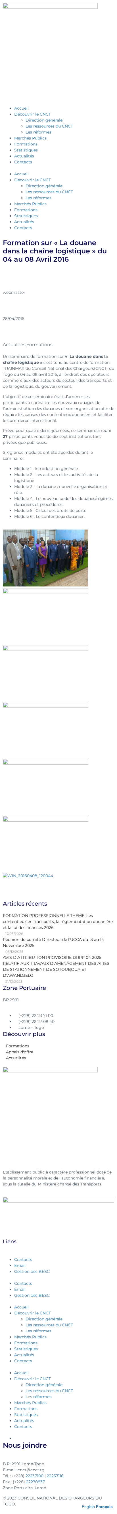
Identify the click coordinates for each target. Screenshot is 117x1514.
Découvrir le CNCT (32, 114)
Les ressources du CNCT (49, 126)
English (88, 1506)
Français (104, 1506)
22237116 (55, 1475)
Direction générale (44, 120)
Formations (25, 144)
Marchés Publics (30, 138)
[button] (58, 168)
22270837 (35, 1481)
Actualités (24, 156)
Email (20, 1265)
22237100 (34, 1475)
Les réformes (38, 132)
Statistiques (26, 150)
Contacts (23, 162)
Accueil (21, 108)
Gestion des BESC (32, 1271)
